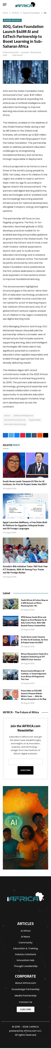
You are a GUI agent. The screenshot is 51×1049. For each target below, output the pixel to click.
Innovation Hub (25, 960)
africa (7, 415)
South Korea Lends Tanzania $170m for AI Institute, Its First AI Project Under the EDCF (34, 640)
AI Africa (25, 930)
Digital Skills (34, 420)
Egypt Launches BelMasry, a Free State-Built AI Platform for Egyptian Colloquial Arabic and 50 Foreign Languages (25, 525)
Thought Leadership (25, 966)
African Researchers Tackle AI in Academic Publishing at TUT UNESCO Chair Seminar (34, 657)
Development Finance (15, 420)
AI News (25, 936)
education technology (15, 424)
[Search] (46, 4)
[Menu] (5, 4)
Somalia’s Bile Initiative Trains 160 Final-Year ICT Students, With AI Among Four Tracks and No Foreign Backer (25, 569)
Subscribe (25, 770)
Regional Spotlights (12, 20)
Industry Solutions (25, 954)
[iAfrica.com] (25, 4)
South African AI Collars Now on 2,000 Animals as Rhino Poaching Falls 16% (34, 603)
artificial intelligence (23, 415)
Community (25, 942)
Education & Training (25, 948)
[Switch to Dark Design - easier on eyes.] (41, 4)
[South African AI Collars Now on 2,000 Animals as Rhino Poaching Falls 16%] (10, 604)
